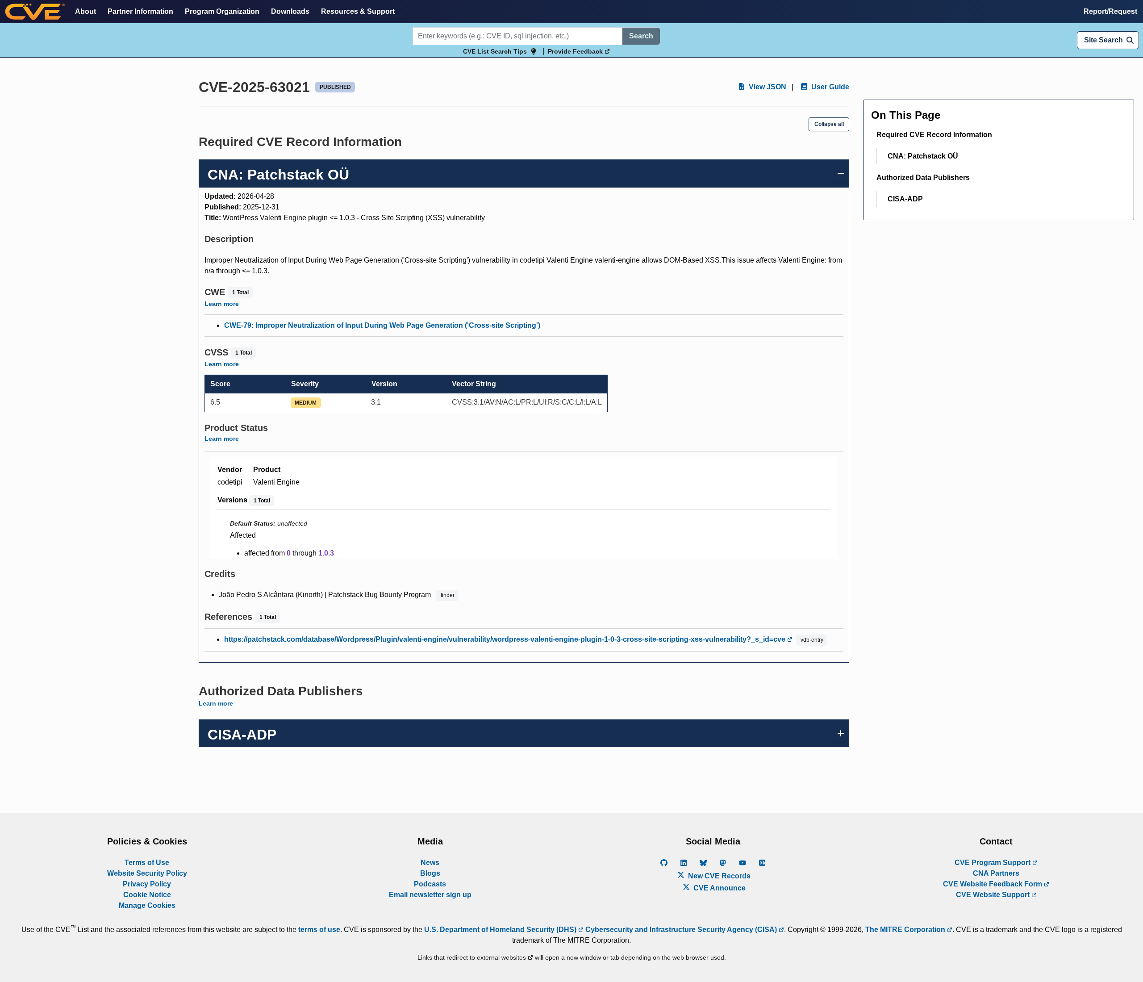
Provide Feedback (576, 51)
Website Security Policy (147, 873)
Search (641, 36)
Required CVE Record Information (934, 134)
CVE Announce (719, 888)
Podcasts (430, 884)
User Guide (829, 87)
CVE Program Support (993, 862)
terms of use (319, 929)
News (430, 862)
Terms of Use (147, 862)
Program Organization (222, 11)
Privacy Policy (147, 884)
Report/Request (1110, 11)
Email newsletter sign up (430, 894)
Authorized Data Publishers (923, 177)
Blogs (430, 873)
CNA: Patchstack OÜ (923, 156)
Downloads (290, 11)
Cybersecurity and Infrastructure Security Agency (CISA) (681, 929)
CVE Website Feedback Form (993, 884)
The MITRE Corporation (906, 929)
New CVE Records (718, 876)
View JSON (766, 87)
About (85, 11)
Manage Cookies (147, 905)
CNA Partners (996, 873)
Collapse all (829, 124)
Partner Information (140, 11)
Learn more (221, 303)
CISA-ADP (905, 199)
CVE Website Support (993, 894)
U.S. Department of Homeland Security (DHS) (501, 929)
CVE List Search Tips (495, 51)
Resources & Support (358, 11)
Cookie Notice (147, 894)
